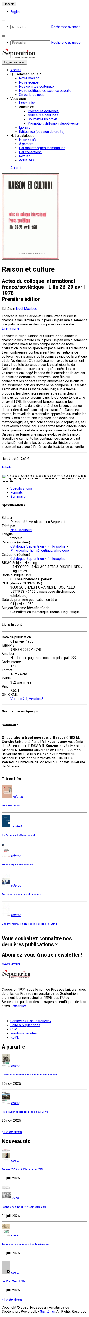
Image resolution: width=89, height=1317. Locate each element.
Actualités (26, 160)
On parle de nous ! (32, 95)
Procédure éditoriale (43, 111)
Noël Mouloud (26, 308)
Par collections (30, 152)
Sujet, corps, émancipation (17, 864)
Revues (24, 156)
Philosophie (56, 546)
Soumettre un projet (42, 119)
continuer (19, 1006)
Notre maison (29, 78)
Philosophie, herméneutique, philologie (39, 550)
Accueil (15, 70)
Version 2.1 (18, 699)
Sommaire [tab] (18, 496)
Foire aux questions (25, 1025)
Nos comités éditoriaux (36, 86)
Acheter (7, 467)
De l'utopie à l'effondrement (18, 835)
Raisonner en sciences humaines (21, 894)
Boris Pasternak (11, 805)
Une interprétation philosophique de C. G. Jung (29, 923)
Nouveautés (28, 140)
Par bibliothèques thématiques (42, 148)
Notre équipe (29, 82)
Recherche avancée (66, 27)
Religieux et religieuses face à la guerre (25, 1111)
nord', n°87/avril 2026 (13, 1281)
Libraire (24, 127)
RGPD (14, 1037)
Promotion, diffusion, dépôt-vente (53, 123)
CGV (13, 1029)
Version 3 (36, 699)
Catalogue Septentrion (27, 546)
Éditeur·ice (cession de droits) (41, 131)
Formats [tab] (16, 492)
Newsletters (11, 964)
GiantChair (47, 1311)
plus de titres (12, 1132)
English (15, 12)
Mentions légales (23, 1033)
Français (8, 4)
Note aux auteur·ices (43, 115)
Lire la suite (10, 328)
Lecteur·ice (27, 103)
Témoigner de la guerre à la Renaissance (25, 1244)
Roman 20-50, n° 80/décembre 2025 (22, 1169)
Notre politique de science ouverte (45, 90)
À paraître (26, 144)
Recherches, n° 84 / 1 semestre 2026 (24, 1207)
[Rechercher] (3, 20)
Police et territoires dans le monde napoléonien (30, 1074)
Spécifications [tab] (21, 488)
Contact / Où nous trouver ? (30, 1021)
